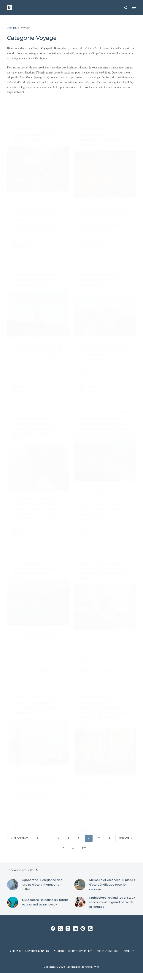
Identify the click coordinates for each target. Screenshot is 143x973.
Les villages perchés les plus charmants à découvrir (103, 279)
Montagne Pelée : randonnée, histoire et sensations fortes (34, 568)
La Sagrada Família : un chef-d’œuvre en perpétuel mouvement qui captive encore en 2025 (36, 429)
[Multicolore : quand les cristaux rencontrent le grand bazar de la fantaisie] (79, 902)
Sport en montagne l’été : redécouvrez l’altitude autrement (37, 708)
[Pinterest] (82, 928)
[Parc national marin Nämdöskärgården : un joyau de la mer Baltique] (105, 458)
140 (84, 847)
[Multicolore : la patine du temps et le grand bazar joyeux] (12, 902)
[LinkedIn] (75, 928)
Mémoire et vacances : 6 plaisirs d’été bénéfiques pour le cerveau (112, 884)
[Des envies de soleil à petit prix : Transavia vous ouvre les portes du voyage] (105, 607)
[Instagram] (68, 928)
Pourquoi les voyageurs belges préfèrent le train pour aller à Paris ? (36, 279)
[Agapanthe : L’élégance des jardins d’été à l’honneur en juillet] (12, 884)
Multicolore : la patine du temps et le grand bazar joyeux (45, 902)
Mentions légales (37, 951)
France (91, 267)
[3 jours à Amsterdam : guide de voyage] (38, 169)
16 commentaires (91, 247)
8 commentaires (23, 391)
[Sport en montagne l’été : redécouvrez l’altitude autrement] (38, 742)
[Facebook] (53, 928)
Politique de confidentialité (72, 951)
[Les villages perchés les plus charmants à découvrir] (105, 313)
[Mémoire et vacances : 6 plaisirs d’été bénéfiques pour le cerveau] (79, 884)
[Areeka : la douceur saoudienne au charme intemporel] (105, 174)
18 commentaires (91, 391)
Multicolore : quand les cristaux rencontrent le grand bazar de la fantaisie (112, 902)
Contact (128, 951)
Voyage (24, 127)
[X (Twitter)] (60, 928)
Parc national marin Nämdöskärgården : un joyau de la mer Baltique (104, 424)
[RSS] (90, 928)
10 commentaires (91, 834)
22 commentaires (23, 675)
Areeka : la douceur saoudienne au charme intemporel (102, 140)
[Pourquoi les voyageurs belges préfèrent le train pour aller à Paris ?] (38, 313)
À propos (15, 951)
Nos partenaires (107, 951)
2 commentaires (23, 247)
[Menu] (134, 7)
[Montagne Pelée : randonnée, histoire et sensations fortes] (38, 602)
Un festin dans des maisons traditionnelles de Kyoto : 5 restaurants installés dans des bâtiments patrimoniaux (104, 713)
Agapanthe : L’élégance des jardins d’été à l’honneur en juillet (42, 884)
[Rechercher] (126, 7)
